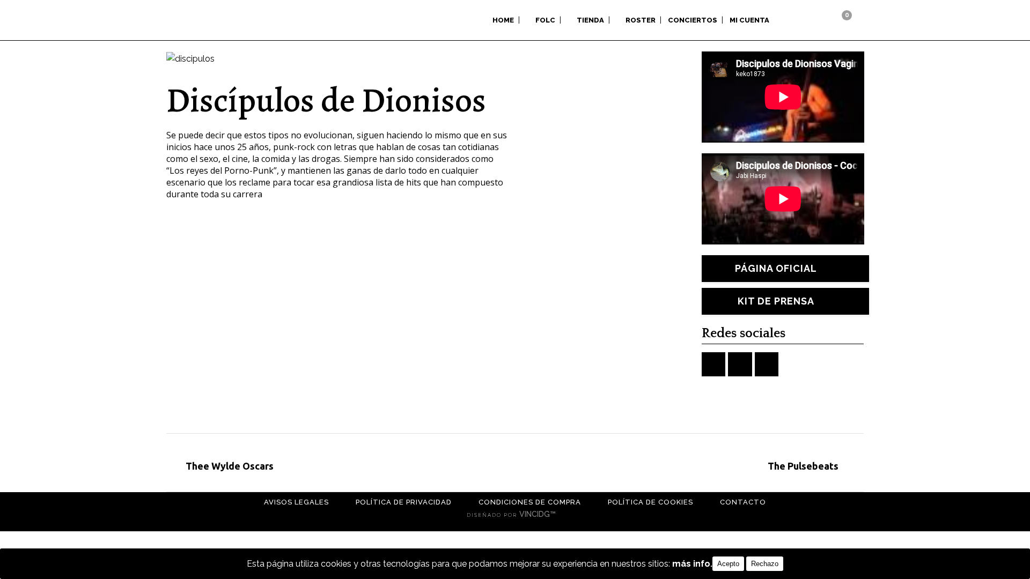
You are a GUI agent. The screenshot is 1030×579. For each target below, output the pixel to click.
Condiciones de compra (530, 502)
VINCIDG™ (538, 514)
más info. (692, 564)
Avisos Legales (296, 502)
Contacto (743, 502)
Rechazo (764, 564)
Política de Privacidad (404, 502)
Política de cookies (650, 502)
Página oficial (776, 268)
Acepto (728, 564)
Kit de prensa (776, 301)
